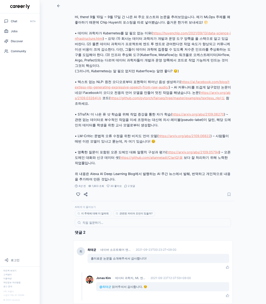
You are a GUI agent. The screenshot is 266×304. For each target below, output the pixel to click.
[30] (78, 194)
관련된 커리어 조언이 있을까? (136, 213)
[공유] (85, 194)
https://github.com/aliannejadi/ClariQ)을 (151, 157)
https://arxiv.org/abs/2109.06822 (184, 136)
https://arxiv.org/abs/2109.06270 (198, 114)
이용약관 (7, 278)
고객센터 (7, 274)
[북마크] (229, 194)
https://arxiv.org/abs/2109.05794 (193, 152)
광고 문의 (7, 286)
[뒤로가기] (58, 6)
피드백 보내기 (9, 270)
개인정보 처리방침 (12, 282)
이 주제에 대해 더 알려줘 (95, 213)
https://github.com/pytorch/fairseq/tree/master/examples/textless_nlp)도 (167, 98)
